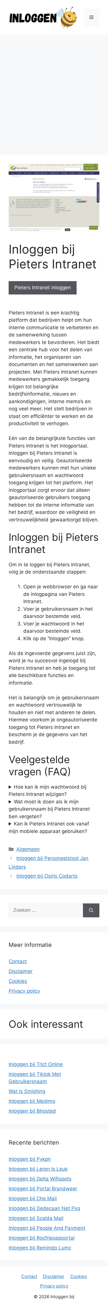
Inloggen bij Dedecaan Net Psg (44, 1208)
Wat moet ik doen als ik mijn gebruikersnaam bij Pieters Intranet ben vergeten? (49, 809)
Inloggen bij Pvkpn (30, 1159)
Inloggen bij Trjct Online (36, 1064)
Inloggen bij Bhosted (32, 1111)
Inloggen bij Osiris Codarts (46, 876)
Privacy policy (24, 991)
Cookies (18, 981)
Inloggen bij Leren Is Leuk (38, 1169)
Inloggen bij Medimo (32, 1101)
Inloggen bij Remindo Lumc (40, 1248)
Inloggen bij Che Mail (33, 1198)
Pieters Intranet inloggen (42, 287)
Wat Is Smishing (27, 1091)
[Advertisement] (54, 92)
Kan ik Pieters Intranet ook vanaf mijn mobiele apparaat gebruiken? (49, 827)
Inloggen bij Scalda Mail (36, 1218)
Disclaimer (21, 971)
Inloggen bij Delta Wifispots (40, 1179)
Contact (18, 961)
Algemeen (28, 849)
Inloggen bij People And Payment (47, 1228)
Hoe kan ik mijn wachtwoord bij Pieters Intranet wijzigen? (47, 790)
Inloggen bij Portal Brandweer (43, 1189)
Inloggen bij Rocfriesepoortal (42, 1238)
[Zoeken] (91, 910)
